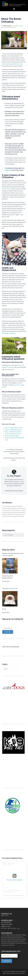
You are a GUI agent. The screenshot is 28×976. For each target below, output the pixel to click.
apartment (8, 170)
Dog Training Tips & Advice (8, 27)
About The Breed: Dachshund (13, 431)
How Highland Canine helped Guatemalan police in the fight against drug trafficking (14, 451)
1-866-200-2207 (5, 926)
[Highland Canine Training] (14, 4)
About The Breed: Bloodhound (13, 429)
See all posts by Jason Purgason (14, 490)
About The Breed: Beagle (12, 435)
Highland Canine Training (9, 895)
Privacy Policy (21, 973)
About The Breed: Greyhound (13, 434)
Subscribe (7, 632)
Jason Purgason (7, 25)
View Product (6, 581)
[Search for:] (10, 669)
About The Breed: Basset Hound (14, 427)
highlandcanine (20, 895)
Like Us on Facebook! (10, 647)
